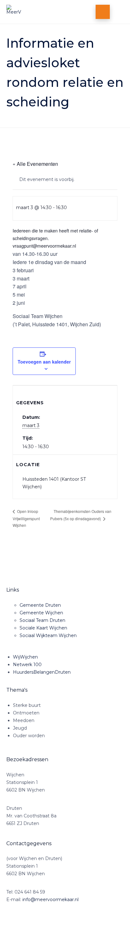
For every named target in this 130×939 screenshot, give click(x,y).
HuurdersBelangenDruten (42, 672)
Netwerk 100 (27, 664)
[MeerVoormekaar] (38, 12)
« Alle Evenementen (35, 163)
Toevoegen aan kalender (44, 361)
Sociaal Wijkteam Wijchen (48, 635)
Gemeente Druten (40, 605)
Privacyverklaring (71, 924)
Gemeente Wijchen (41, 613)
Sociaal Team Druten (42, 620)
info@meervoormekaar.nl (50, 899)
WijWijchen (25, 657)
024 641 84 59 (30, 892)
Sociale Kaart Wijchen (43, 628)
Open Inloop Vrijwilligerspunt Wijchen (26, 518)
